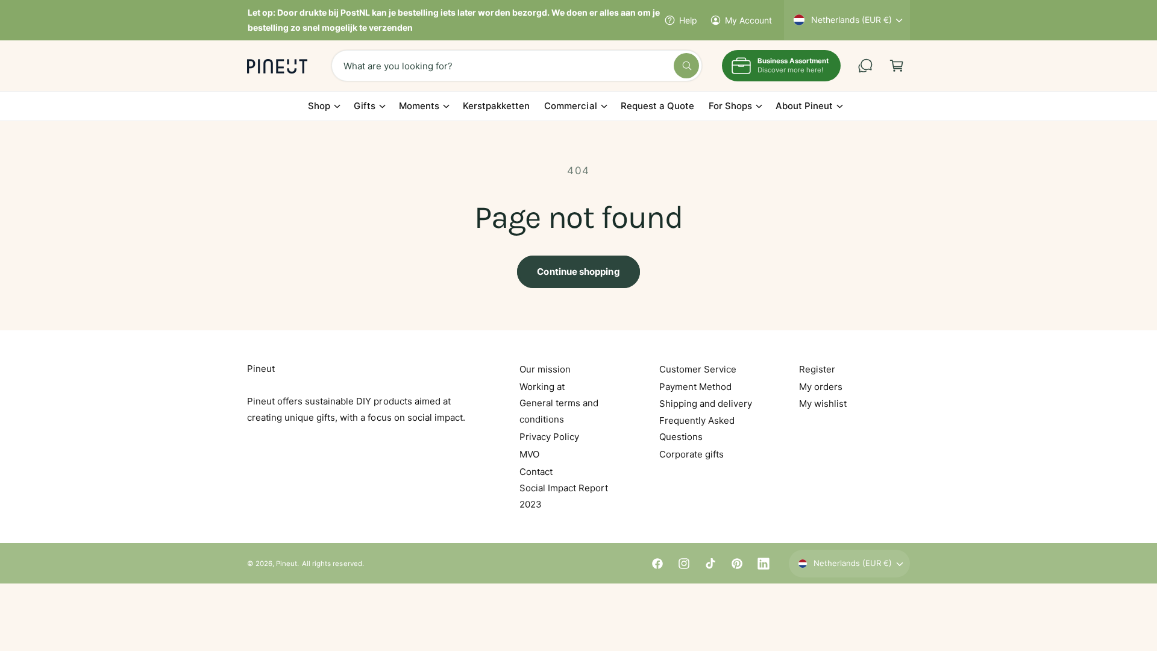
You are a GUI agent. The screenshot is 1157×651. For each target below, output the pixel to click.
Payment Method (695, 386)
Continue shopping (578, 271)
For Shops (730, 106)
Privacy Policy (549, 436)
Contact (536, 471)
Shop (319, 106)
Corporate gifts (691, 454)
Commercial (570, 106)
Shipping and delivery (705, 403)
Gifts (364, 106)
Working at (542, 386)
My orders (820, 386)
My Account (748, 20)
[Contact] (865, 65)
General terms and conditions (558, 411)
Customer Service (697, 369)
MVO (529, 454)
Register (817, 369)
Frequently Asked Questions (697, 428)
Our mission (545, 369)
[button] (896, 65)
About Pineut (804, 106)
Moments (419, 106)
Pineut (286, 563)
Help (688, 20)
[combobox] (516, 65)
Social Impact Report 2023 (563, 496)
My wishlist (823, 403)
